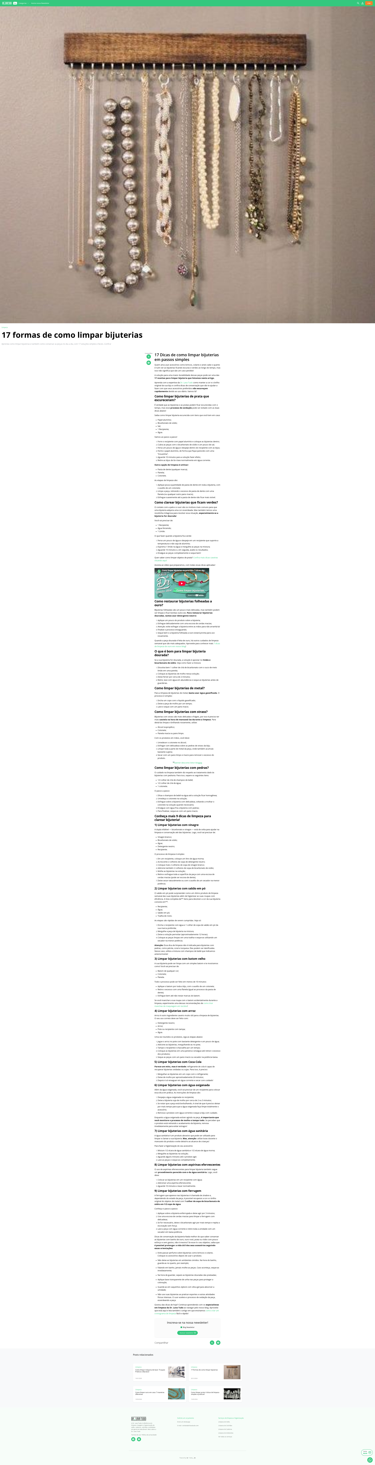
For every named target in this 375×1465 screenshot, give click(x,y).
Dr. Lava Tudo (186, 382)
